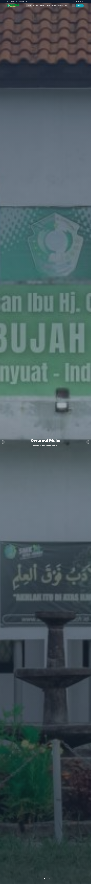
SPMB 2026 (79, 5)
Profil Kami (35, 5)
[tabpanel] (45, 442)
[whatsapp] (74, 1)
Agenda (48, 5)
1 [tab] (42, 878)
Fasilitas (54, 5)
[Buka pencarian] (73, 5)
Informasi (60, 5)
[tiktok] (83, 1)
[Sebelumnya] (3, 442)
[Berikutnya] (88, 442)
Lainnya (66, 5)
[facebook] (76, 1)
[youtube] (81, 1)
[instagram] (78, 1)
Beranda (29, 5)
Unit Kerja (42, 5)
